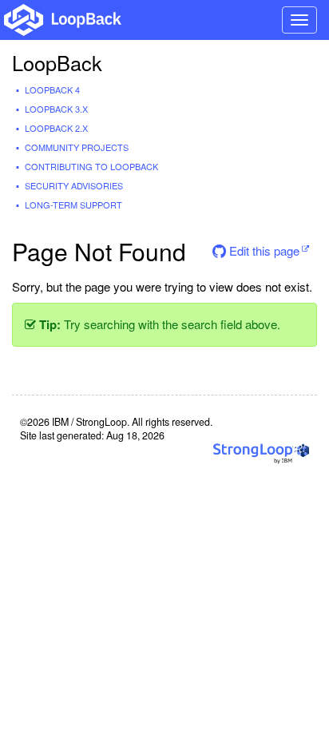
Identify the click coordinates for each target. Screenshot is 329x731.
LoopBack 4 (52, 89)
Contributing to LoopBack (91, 166)
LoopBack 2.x (56, 127)
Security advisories (74, 185)
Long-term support (73, 204)
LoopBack (57, 62)
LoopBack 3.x (56, 108)
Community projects (77, 147)
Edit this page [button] (262, 250)
